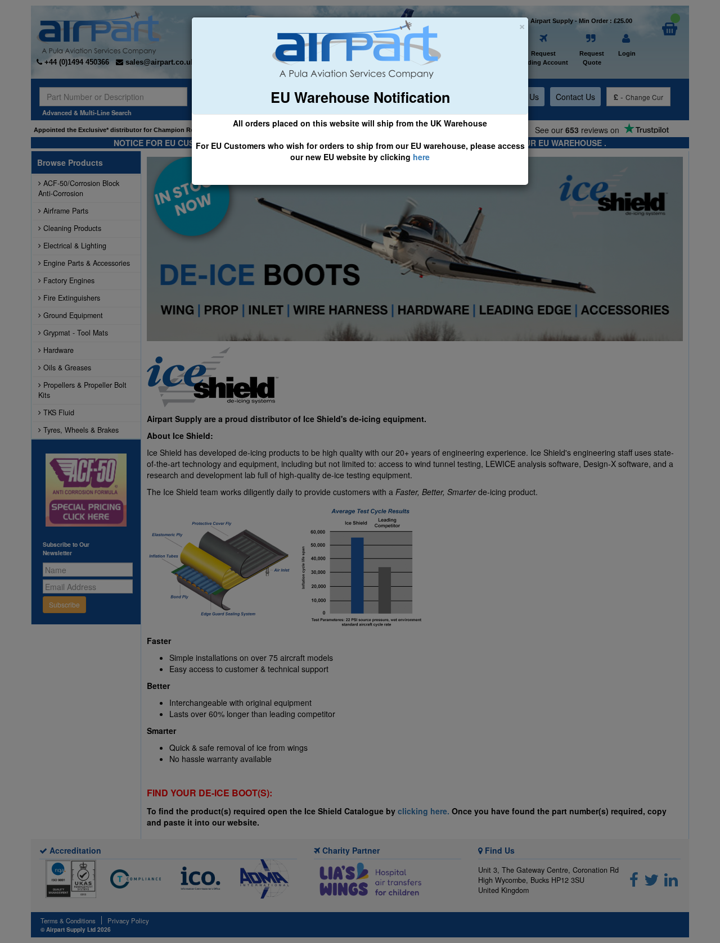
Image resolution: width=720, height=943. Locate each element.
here (421, 156)
